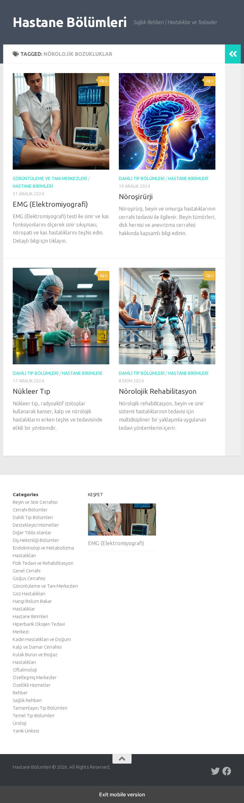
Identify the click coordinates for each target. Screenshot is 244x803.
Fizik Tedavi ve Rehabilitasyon (43, 563)
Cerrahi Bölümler (30, 509)
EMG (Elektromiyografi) (50, 204)
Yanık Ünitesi (26, 730)
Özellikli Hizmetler (32, 685)
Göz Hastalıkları (29, 593)
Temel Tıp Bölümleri (33, 715)
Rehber (20, 692)
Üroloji (19, 723)
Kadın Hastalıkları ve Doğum (42, 639)
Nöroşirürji (136, 196)
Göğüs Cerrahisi (29, 578)
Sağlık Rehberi (27, 700)
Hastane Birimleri (33, 186)
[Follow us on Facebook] (226, 771)
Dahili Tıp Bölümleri (142, 178)
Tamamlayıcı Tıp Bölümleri (40, 708)
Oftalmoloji (25, 669)
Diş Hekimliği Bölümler (36, 540)
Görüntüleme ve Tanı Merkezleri (50, 178)
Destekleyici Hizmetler (36, 525)
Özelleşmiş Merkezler (35, 677)
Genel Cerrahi (26, 570)
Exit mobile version (122, 794)
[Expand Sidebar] (233, 54)
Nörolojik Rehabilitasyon (158, 391)
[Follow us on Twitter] (215, 771)
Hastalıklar (24, 608)
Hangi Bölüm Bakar (32, 601)
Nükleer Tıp (31, 391)
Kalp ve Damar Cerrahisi (37, 647)
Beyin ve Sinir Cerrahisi (35, 502)
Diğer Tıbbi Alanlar (32, 532)
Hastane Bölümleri (70, 22)
